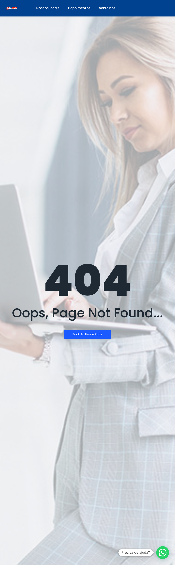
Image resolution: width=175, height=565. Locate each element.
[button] (162, 552)
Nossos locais (48, 8)
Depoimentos (79, 8)
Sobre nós (107, 8)
